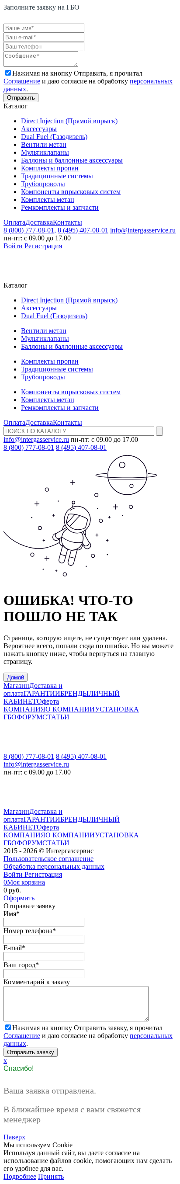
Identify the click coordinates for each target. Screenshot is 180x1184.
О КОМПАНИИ (70, 709)
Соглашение (21, 81)
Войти (13, 246)
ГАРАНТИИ (42, 693)
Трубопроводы (43, 183)
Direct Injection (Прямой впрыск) (69, 121)
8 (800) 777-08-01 (28, 447)
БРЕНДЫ (74, 693)
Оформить (19, 898)
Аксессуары (39, 128)
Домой (15, 677)
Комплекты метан (47, 199)
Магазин (16, 685)
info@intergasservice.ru (143, 230)
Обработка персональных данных (53, 866)
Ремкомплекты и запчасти (60, 207)
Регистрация (43, 246)
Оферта (48, 701)
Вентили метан (43, 144)
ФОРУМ (29, 717)
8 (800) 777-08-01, (29, 230)
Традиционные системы (57, 176)
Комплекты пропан (50, 168)
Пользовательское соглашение (48, 858)
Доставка (39, 222)
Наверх (14, 1137)
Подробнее (19, 1176)
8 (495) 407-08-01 (83, 230)
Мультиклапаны (45, 152)
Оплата (14, 222)
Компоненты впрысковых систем (71, 191)
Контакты (67, 222)
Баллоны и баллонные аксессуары (72, 160)
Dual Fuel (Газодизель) (54, 136)
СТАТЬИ (55, 717)
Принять (51, 1176)
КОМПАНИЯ (24, 709)
